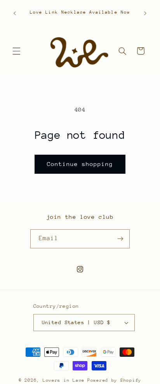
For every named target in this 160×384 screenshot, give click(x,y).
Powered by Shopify (114, 380)
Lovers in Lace (64, 380)
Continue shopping (80, 164)
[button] (16, 51)
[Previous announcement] (14, 13)
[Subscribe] (120, 238)
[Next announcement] (145, 13)
